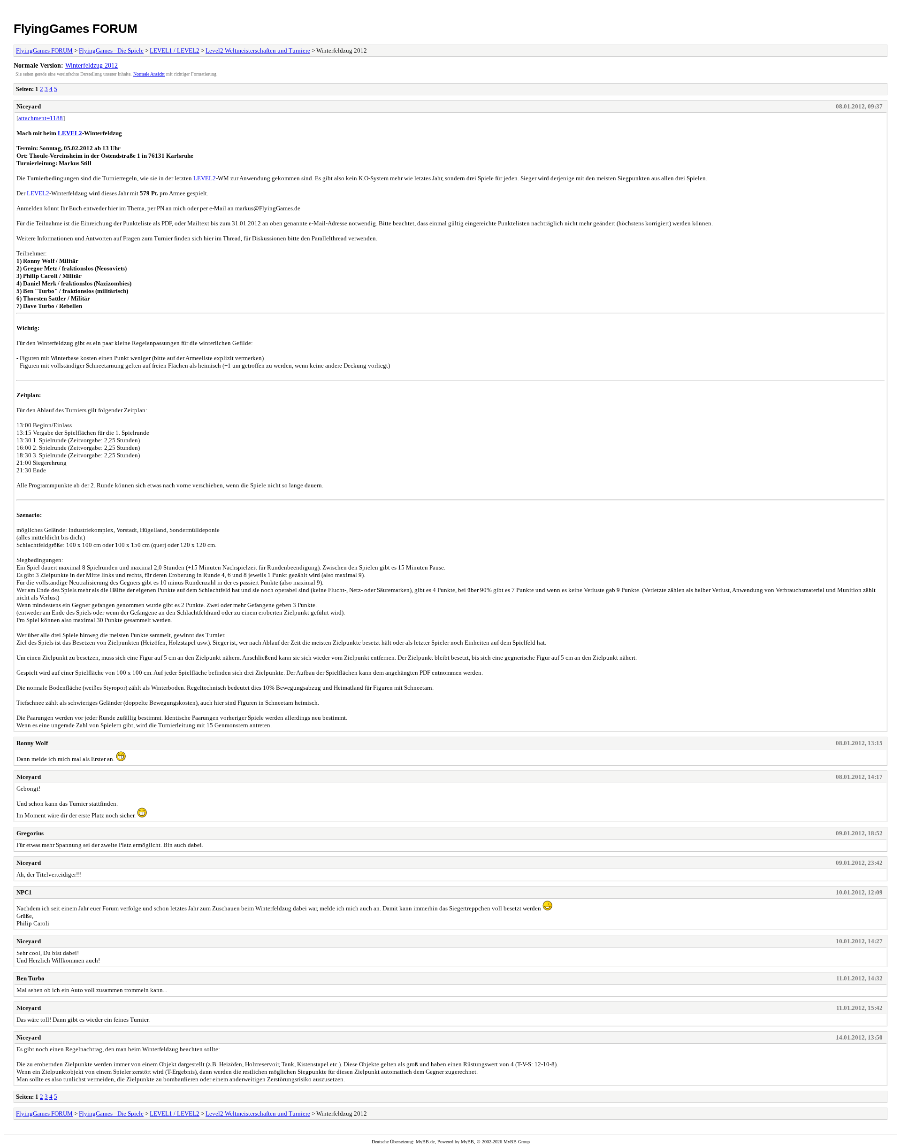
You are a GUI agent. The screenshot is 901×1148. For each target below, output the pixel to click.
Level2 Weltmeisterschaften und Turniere (258, 50)
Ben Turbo (30, 978)
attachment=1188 (40, 118)
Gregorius (30, 833)
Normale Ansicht (149, 74)
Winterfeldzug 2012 (91, 65)
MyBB (467, 1141)
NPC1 (24, 892)
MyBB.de (425, 1141)
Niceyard (28, 106)
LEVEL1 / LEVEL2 (174, 50)
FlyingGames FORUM (75, 29)
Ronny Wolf (32, 743)
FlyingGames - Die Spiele (111, 50)
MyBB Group (517, 1141)
